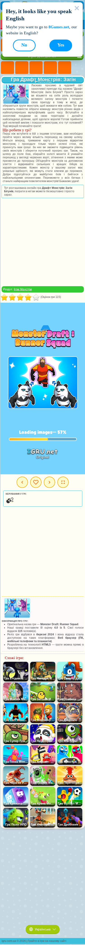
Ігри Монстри (23, 289)
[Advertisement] (42, 242)
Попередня (22, 482)
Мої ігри (35, 482)
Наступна (49, 482)
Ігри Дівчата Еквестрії (21, 67)
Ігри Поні (7, 67)
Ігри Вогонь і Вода (36, 67)
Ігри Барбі (50, 67)
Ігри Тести (64, 67)
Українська (43, 929)
